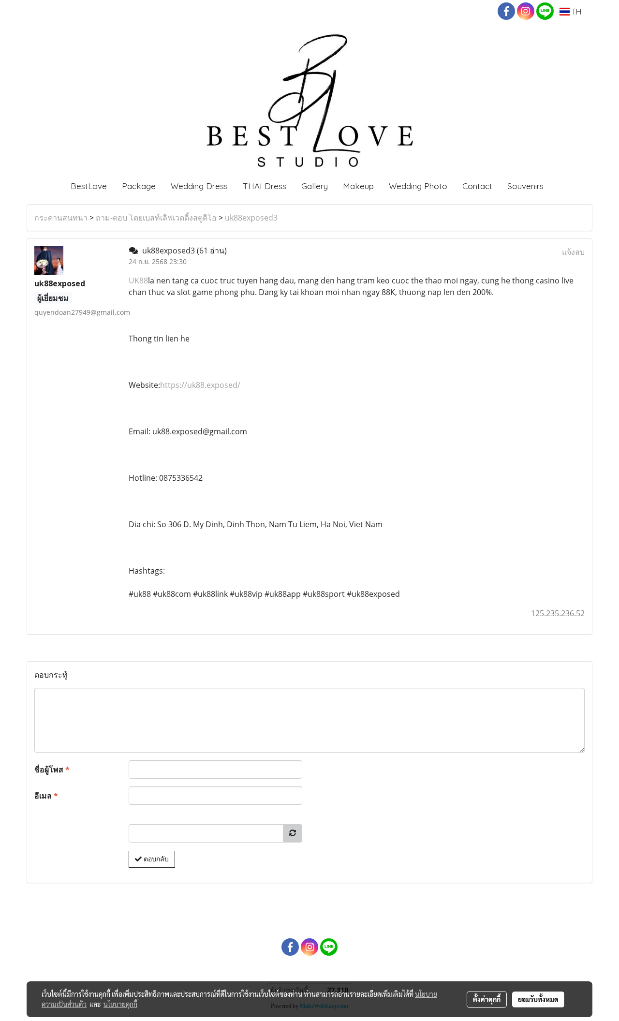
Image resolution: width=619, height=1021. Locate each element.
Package (139, 186)
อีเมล (46, 795)
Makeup (358, 186)
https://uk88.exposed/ (200, 385)
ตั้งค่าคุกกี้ (487, 999)
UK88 (138, 280)
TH (575, 11)
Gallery (314, 186)
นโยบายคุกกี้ (120, 1004)
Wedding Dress (199, 186)
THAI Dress (264, 186)
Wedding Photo (418, 186)
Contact (477, 186)
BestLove (89, 186)
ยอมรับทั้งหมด (538, 999)
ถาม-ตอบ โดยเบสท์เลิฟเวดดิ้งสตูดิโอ (156, 217)
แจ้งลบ (573, 252)
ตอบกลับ (155, 859)
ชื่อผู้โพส (52, 769)
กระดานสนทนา (61, 217)
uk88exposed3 (251, 217)
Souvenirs (525, 186)
